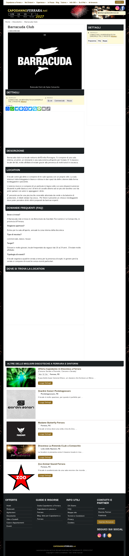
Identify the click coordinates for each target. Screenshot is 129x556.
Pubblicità (102, 515)
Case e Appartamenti (15, 523)
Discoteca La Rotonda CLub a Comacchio (59, 446)
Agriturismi (11, 512)
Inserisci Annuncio (106, 522)
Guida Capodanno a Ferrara (49, 506)
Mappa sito (72, 512)
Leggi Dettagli (45, 383)
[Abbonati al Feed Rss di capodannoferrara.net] (109, 535)
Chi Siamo (72, 506)
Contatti (101, 509)
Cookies (71, 523)
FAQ (99, 41)
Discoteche (15, 31)
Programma (92, 41)
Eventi (9, 526)
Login (118, 2)
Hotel (9, 506)
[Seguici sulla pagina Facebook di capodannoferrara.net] (123, 8)
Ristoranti (10, 509)
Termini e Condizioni (76, 516)
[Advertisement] (44, 129)
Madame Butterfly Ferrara (51, 423)
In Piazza (51, 2)
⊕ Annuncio (93, 2)
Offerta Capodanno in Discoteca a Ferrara (59, 369)
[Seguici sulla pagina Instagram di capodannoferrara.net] (117, 8)
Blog (57, 2)
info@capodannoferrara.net (109, 13)
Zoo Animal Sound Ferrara (51, 464)
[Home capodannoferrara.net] (34, 10)
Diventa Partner (104, 512)
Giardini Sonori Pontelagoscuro (54, 391)
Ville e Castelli (12, 519)
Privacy (71, 519)
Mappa (113, 36)
